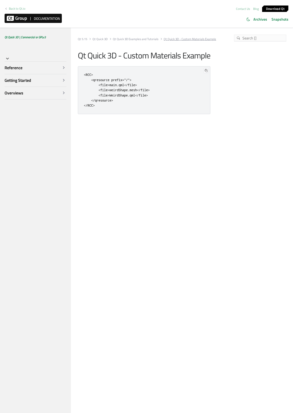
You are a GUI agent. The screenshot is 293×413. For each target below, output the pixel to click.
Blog (256, 8)
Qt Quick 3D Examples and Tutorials (135, 39)
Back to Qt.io (17, 8)
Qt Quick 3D (100, 39)
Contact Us (243, 8)
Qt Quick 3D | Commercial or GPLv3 (25, 37)
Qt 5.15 (82, 39)
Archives (260, 19)
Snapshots (279, 19)
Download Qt (275, 8)
